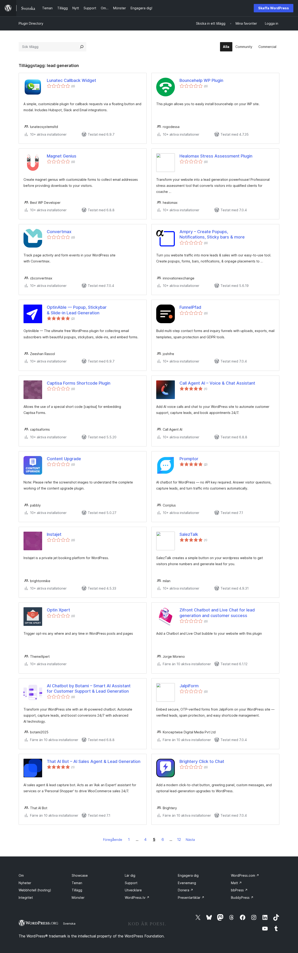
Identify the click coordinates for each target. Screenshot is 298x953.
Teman (77, 883)
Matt (236, 883)
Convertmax (59, 231)
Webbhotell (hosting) (35, 890)
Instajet (54, 534)
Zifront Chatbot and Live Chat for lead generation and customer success (217, 612)
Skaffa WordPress (273, 8)
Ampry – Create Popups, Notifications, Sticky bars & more (212, 234)
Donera (185, 890)
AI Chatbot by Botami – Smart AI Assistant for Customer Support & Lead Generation (89, 688)
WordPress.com (245, 875)
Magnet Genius (61, 156)
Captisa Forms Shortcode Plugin (78, 383)
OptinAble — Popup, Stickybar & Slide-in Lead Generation (77, 310)
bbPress (239, 890)
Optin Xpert (58, 609)
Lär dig (130, 875)
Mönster (78, 897)
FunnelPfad (190, 307)
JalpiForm (189, 685)
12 (179, 839)
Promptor (188, 458)
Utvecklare (133, 890)
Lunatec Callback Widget (71, 80)
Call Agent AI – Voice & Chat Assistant (217, 383)
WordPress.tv (137, 897)
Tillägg (77, 890)
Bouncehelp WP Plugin (201, 80)
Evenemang (187, 883)
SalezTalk (188, 534)
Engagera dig (188, 875)
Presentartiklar (191, 897)
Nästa (190, 840)
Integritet (26, 897)
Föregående (112, 840)
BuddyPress (242, 897)
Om (21, 875)
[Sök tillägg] (81, 46)
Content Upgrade (64, 458)
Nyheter (25, 883)
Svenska (69, 923)
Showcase (80, 875)
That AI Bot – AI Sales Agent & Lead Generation (93, 761)
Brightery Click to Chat (201, 761)
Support (131, 883)
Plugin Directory (31, 23)
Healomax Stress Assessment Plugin (215, 156)
